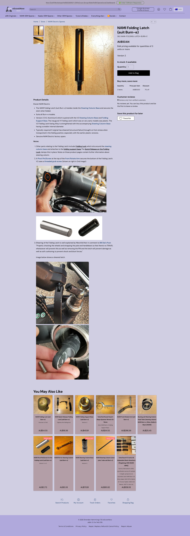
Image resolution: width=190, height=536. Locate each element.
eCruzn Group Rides (85, 3)
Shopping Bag (128, 503)
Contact (122, 16)
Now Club (49, 3)
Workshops (58, 3)
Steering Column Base (90, 108)
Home (35, 21)
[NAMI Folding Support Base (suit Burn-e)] (84, 404)
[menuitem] (151, 21)
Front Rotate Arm (72, 158)
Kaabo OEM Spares (46, 16)
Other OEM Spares (64, 16)
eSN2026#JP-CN (70, 3)
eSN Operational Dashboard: (104, 3)
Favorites (111, 503)
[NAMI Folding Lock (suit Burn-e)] (43, 404)
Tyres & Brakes (82, 16)
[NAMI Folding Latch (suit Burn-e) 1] (38, 40)
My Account (78, 503)
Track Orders (95, 503)
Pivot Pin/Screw (44, 158)
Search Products (62, 503)
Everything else (97, 16)
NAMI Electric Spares (56, 21)
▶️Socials (111, 16)
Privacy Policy (81, 526)
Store (43, 21)
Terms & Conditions (65, 526)
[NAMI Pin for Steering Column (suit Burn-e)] (63, 445)
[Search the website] (119, 9)
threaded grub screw (53, 161)
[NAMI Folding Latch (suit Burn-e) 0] (38, 31)
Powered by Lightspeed (95, 530)
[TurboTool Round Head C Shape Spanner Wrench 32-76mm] (105, 404)
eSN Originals (10, 16)
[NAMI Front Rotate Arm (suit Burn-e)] (126, 404)
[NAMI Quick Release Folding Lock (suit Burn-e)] (63, 404)
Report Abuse (126, 526)
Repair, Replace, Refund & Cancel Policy (104, 526)
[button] (130, 2)
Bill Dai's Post (105, 243)
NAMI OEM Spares (27, 16)
